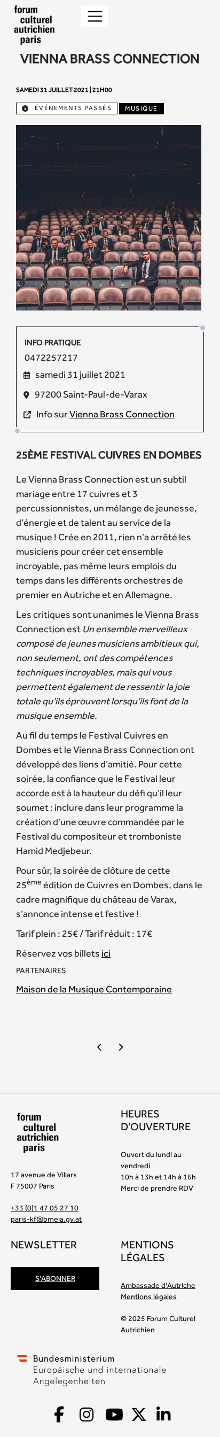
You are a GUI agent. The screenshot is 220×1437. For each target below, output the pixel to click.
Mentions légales (149, 1296)
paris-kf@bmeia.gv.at (46, 1219)
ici (106, 953)
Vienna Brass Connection (122, 414)
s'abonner (55, 1278)
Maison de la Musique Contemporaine (94, 989)
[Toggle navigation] (94, 16)
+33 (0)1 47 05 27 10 (44, 1207)
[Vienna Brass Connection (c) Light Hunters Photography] (108, 216)
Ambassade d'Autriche (158, 1285)
